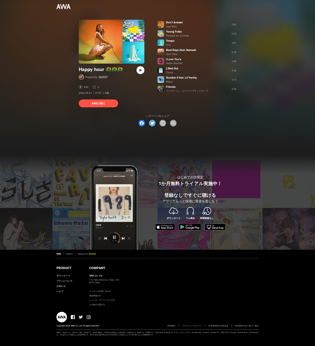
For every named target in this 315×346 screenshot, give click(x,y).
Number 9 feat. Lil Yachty (181, 77)
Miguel (169, 81)
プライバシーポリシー (192, 325)
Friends (171, 87)
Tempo (170, 41)
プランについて (64, 280)
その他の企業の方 (97, 304)
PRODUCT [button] (63, 268)
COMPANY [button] (97, 268)
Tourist (169, 72)
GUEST (103, 77)
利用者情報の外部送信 (218, 325)
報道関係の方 (95, 295)
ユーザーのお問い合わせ (100, 291)
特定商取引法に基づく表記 (247, 325)
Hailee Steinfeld (174, 63)
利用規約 (171, 325)
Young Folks (174, 31)
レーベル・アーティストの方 (102, 299)
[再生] (140, 70)
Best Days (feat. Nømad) (181, 50)
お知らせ (61, 285)
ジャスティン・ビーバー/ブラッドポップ (187, 90)
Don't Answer (174, 22)
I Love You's (173, 59)
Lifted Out (172, 68)
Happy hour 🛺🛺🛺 (87, 253)
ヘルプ (59, 291)
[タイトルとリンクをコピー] (162, 123)
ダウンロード (63, 275)
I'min (168, 44)
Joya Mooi (171, 26)
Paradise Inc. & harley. (177, 35)
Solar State (172, 54)
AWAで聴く (98, 103)
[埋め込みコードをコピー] (173, 123)
